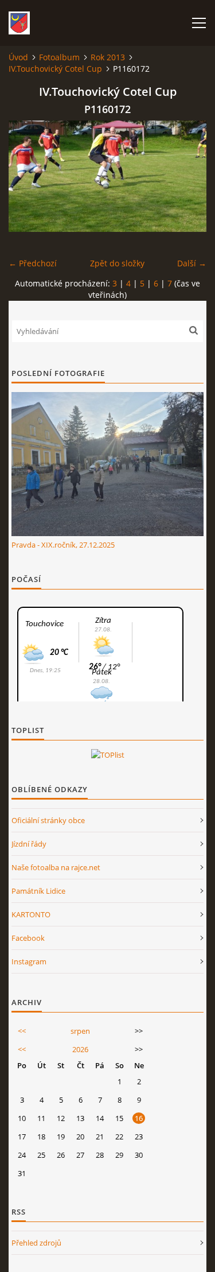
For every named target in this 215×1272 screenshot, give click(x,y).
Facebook (28, 938)
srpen (80, 1031)
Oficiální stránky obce (48, 820)
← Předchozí (33, 263)
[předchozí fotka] (27, 176)
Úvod (18, 57)
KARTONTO (30, 914)
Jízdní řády (28, 844)
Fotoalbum (59, 57)
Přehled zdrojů (36, 1243)
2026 (80, 1049)
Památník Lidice (38, 891)
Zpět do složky (117, 263)
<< (22, 1031)
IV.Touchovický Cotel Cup (55, 68)
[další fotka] (188, 176)
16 (139, 1118)
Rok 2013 (108, 57)
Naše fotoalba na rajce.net (55, 867)
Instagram (28, 961)
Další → (191, 263)
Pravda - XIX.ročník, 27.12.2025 (63, 545)
